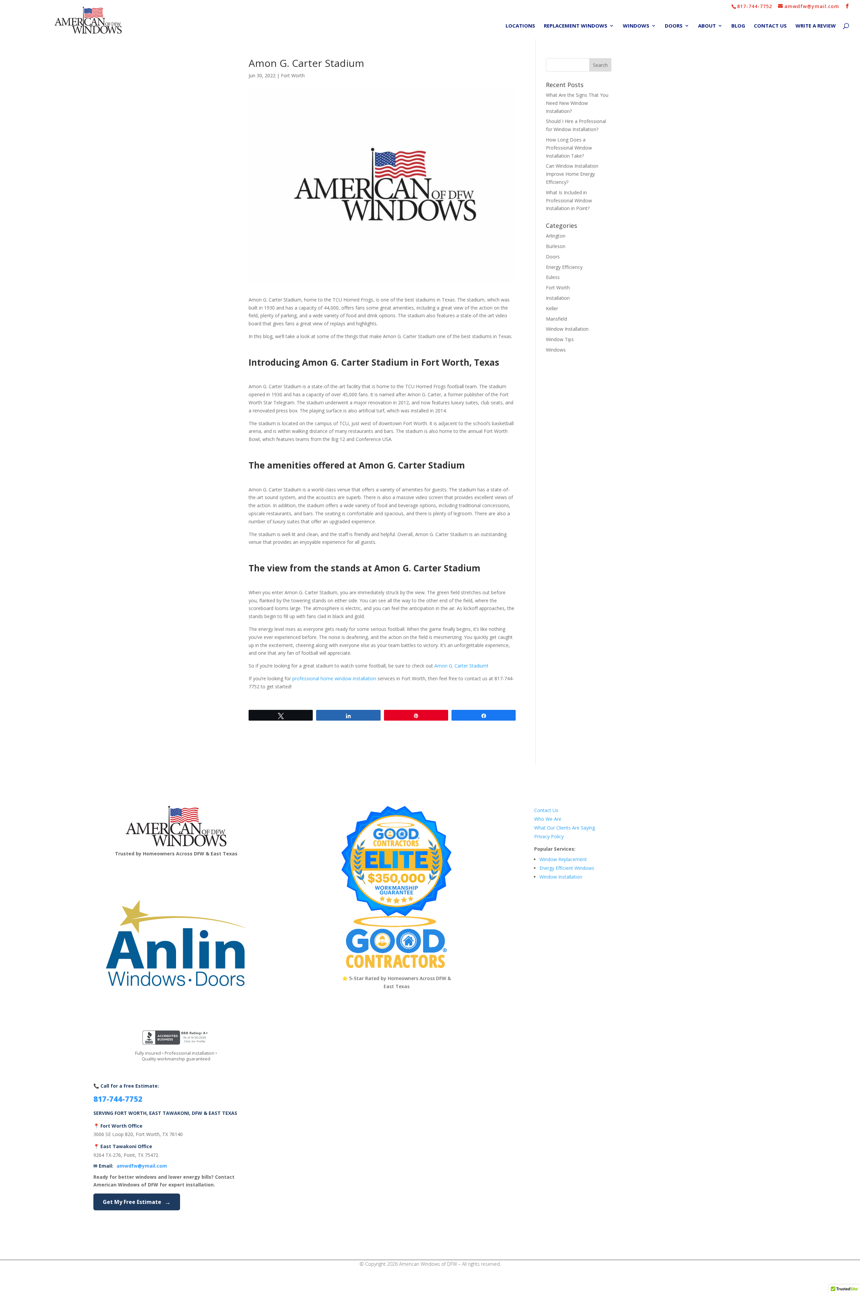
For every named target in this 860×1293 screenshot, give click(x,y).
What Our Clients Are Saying (564, 827)
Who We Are (547, 819)
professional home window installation (334, 678)
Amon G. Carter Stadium (460, 665)
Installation (558, 298)
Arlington (555, 236)
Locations (520, 26)
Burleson (555, 246)
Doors (674, 26)
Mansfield (556, 319)
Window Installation (567, 329)
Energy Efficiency (564, 267)
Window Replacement (563, 859)
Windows (636, 26)
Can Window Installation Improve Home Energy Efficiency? (572, 174)
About (707, 26)
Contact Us (770, 26)
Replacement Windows (575, 26)
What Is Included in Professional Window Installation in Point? (569, 200)
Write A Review (816, 26)
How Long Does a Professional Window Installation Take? (569, 147)
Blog (738, 26)
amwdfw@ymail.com (142, 1166)
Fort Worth (293, 75)
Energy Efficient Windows (567, 868)
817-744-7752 (754, 6)
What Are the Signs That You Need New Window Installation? (577, 103)
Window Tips (560, 339)
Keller (552, 308)
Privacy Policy (549, 836)
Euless (553, 277)
